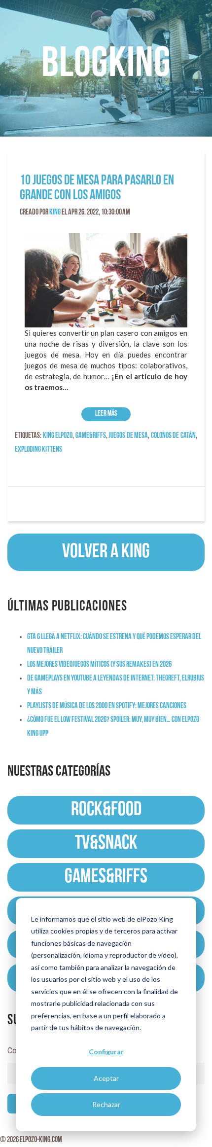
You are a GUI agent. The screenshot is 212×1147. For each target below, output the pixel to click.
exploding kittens (38, 450)
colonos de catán (173, 436)
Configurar (106, 1051)
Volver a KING (106, 552)
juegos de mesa (128, 436)
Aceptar (106, 1078)
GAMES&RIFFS (106, 877)
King (55, 212)
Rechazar (106, 1104)
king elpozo (58, 436)
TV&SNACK (106, 844)
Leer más (106, 414)
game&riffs (90, 436)
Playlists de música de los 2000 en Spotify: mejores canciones (106, 706)
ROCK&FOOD (106, 810)
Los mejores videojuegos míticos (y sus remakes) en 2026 (99, 665)
